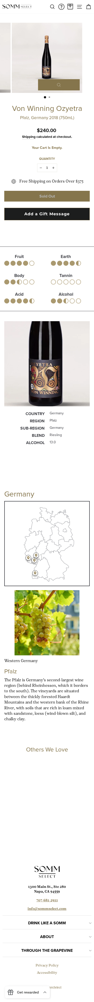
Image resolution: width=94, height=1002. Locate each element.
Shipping (29, 136)
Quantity (47, 158)
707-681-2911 (47, 900)
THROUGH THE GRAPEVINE (47, 950)
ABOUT (47, 937)
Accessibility (47, 973)
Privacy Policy (47, 966)
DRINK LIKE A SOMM (47, 923)
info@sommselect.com (47, 909)
